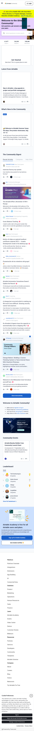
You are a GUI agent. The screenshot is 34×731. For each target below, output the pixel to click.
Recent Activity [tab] (8, 159)
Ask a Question (21, 413)
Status (9, 678)
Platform (10, 560)
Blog (8, 674)
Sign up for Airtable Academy (17, 538)
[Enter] (3, 33)
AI (8, 578)
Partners (10, 641)
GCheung (8, 338)
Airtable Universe (12, 659)
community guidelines (22, 409)
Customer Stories (12, 630)
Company (10, 663)
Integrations (11, 567)
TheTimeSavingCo (15, 474)
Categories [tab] (19, 159)
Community (11, 652)
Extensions (10, 571)
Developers (10, 648)
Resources (10, 637)
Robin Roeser (9, 216)
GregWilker (13, 490)
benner (8, 276)
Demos (9, 626)
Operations (10, 597)
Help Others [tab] (29, 159)
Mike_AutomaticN (11, 256)
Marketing (10, 593)
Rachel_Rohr (9, 374)
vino (7, 234)
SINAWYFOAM (10, 164)
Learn (9, 611)
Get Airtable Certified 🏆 (17, 543)
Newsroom (10, 681)
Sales (9, 604)
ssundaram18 (10, 318)
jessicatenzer (14, 496)
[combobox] (17, 33)
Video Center (11, 622)
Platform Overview (13, 563)
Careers (9, 670)
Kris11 (8, 296)
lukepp (12, 485)
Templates (10, 656)
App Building (11, 575)
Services (10, 645)
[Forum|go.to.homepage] (11, 3)
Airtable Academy (13, 615)
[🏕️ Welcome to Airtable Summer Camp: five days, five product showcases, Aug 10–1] (16, 129)
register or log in (18, 407)
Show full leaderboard (9, 501)
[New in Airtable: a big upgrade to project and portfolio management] (16, 88)
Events (9, 619)
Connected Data (12, 582)
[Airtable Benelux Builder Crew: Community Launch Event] (16, 450)
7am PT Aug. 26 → (26, 16)
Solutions (10, 586)
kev (7, 182)
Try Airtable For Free (13, 685)
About (9, 667)
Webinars (10, 634)
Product (9, 589)
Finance (9, 608)
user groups (18, 411)
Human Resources (13, 600)
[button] (2, 4)
